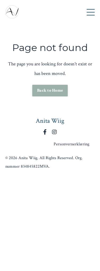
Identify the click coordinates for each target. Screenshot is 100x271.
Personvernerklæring (71, 144)
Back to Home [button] (50, 90)
